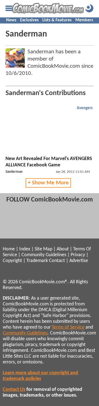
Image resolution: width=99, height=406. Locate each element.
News (11, 20)
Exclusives (29, 20)
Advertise (78, 260)
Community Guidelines (43, 255)
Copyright (12, 260)
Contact (57, 260)
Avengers (85, 108)
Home (9, 249)
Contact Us (14, 389)
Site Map (43, 249)
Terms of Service (68, 327)
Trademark (37, 260)
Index (24, 249)
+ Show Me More (48, 183)
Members (84, 20)
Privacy (78, 255)
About (63, 249)
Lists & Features (57, 20)
